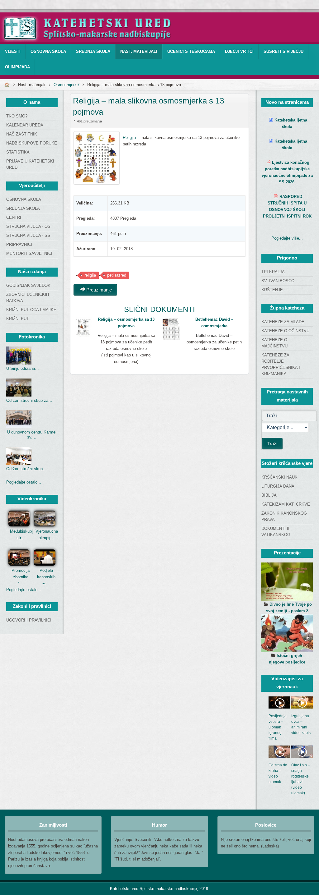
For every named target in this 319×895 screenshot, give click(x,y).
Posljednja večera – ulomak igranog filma (278, 727)
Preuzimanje (98, 289)
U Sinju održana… (22, 368)
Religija (129, 137)
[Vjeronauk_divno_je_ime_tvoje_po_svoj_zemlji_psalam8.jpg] (287, 581)
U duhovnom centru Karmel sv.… (31, 434)
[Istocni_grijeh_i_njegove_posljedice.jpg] (287, 633)
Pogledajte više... (287, 238)
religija (90, 275)
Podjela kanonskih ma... (46, 577)
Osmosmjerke (66, 84)
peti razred (116, 275)
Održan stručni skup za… (29, 400)
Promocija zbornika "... (21, 577)
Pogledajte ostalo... (23, 482)
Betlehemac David (212, 335)
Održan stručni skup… (26, 468)
